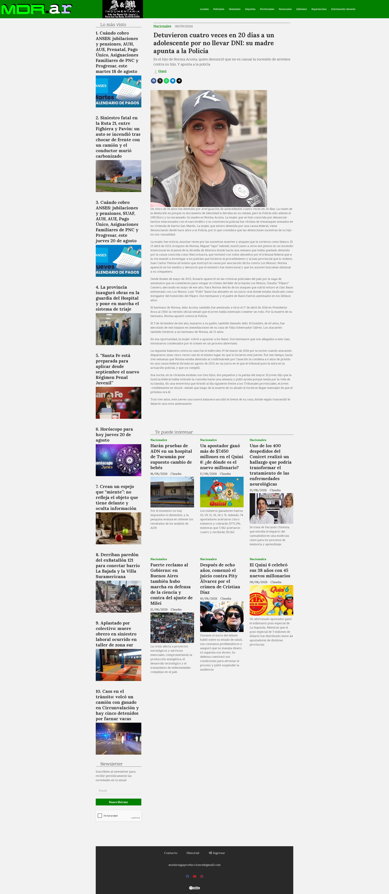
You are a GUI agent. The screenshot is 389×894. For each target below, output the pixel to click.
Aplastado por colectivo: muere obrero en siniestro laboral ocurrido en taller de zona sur (116, 634)
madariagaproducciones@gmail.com (195, 865)
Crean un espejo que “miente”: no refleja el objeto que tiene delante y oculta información (117, 497)
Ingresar (218, 853)
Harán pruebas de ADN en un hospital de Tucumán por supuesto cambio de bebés (171, 456)
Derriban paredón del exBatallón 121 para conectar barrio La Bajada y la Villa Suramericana (118, 565)
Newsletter (111, 764)
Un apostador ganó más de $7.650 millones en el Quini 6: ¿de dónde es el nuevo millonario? (221, 456)
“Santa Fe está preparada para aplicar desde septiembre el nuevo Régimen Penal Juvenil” (117, 369)
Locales (204, 9)
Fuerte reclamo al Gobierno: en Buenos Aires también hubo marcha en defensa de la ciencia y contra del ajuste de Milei (171, 584)
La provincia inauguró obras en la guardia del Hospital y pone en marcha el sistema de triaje (117, 298)
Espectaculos (319, 9)
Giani (162, 72)
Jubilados (301, 9)
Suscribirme (118, 802)
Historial (193, 853)
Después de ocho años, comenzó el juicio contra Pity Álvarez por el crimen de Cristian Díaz (220, 578)
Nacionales (285, 9)
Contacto (170, 853)
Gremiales (235, 9)
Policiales (218, 9)
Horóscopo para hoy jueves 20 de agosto (114, 434)
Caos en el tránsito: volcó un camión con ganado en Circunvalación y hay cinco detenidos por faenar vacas (117, 704)
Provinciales (267, 9)
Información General (343, 9)
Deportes (250, 9)
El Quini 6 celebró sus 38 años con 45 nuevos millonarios (270, 570)
